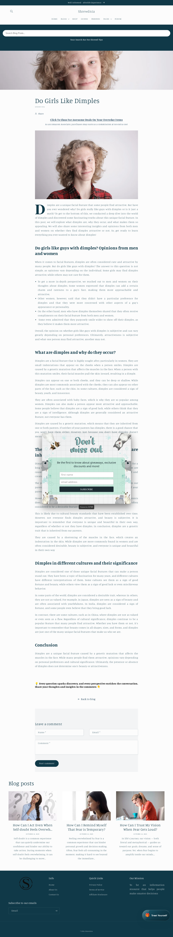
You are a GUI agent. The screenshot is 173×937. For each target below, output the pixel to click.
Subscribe (86, 489)
